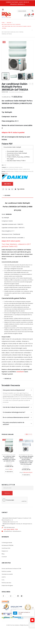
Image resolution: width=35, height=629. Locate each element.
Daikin (12, 171)
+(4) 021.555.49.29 (24, 2)
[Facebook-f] (3, 597)
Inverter (21, 171)
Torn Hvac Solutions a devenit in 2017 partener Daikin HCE (16, 245)
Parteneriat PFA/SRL (7, 547)
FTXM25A (16, 171)
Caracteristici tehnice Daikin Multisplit (17, 153)
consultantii (20, 371)
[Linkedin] (18, 597)
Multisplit (25, 171)
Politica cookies (6, 573)
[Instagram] (10, 597)
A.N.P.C (4, 578)
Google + (12, 189)
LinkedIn (9, 189)
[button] (4, 56)
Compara (21, 189)
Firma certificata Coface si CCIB (11, 570)
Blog (3, 555)
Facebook (3, 189)
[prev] (30, 84)
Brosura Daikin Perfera (13, 155)
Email (15, 189)
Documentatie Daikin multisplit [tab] (12, 147)
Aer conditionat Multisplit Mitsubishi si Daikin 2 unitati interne (16, 169)
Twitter (6, 189)
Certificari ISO (6, 550)
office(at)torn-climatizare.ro (17, 4)
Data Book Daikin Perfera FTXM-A (16, 160)
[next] (32, 84)
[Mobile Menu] (3, 9)
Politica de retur (6, 584)
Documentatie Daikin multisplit (15, 151)
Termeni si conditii (7, 576)
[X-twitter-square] (7, 597)
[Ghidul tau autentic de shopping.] (5, 602)
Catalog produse (7, 544)
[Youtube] (21, 597)
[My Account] (25, 15)
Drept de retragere (7, 587)
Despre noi (5, 552)
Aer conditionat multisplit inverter (14, 167)
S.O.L (3, 581)
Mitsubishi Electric (10, 472)
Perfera (29, 171)
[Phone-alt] (14, 597)
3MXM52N (8, 171)
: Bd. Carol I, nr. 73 (10, 523)
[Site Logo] (6, 15)
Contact (4, 558)
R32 (32, 171)
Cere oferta (10, 474)
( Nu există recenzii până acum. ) (16, 92)
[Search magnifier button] (32, 11)
